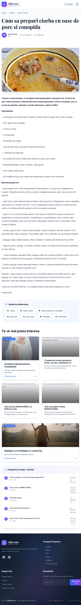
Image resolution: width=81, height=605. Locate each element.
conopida (46, 317)
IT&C (47, 553)
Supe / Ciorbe (23, 13)
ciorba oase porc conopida (52, 311)
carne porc (30, 317)
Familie (48, 547)
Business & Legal (51, 564)
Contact (4, 580)
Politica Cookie (7, 584)
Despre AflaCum (7, 577)
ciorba (12, 311)
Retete (11, 13)
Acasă (4, 13)
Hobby (48, 557)
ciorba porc (62, 317)
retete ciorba (28, 311)
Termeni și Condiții (8, 588)
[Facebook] (4, 557)
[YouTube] (9, 557)
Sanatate (49, 560)
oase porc (14, 317)
